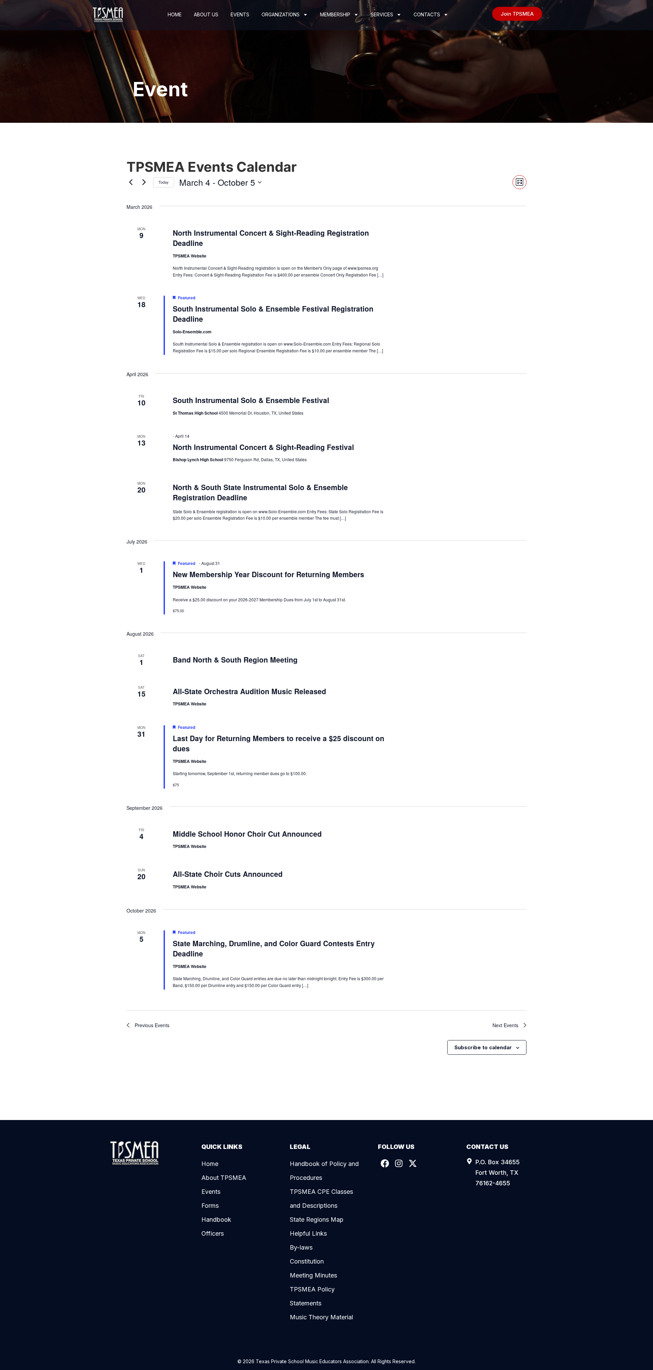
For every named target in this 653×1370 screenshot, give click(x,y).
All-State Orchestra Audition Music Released (249, 691)
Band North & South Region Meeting (235, 659)
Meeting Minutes (313, 1275)
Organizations (281, 14)
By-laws (301, 1247)
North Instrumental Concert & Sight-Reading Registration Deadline (271, 238)
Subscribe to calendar (483, 1047)
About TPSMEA (223, 1177)
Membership (335, 14)
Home (175, 14)
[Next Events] (144, 182)
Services (382, 14)
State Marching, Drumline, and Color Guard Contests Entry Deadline (274, 948)
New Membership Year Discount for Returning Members (268, 574)
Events (240, 14)
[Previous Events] (131, 182)
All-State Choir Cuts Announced (228, 874)
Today (163, 182)
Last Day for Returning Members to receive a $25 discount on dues (278, 743)
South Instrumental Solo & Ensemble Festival (251, 400)
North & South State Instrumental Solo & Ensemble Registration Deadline (260, 492)
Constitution (307, 1261)
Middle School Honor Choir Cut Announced (247, 834)
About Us (206, 14)
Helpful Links (308, 1233)
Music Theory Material (321, 1317)
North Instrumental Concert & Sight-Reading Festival (263, 447)
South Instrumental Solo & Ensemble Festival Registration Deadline (273, 313)
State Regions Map (317, 1219)
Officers (212, 1233)
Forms (210, 1205)
